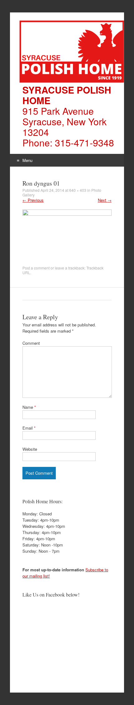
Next (105, 200)
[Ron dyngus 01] (67, 214)
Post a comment (36, 267)
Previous (33, 200)
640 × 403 (77, 190)
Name (29, 407)
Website (29, 449)
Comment (31, 343)
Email (29, 428)
